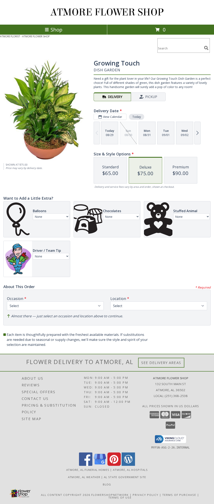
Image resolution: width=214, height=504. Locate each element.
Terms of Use (120, 497)
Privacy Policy (145, 495)
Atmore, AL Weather (84, 477)
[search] (206, 48)
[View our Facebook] (85, 465)
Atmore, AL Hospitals (130, 470)
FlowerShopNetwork (110, 495)
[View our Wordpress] (128, 465)
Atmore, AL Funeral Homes (87, 470)
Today (136, 117)
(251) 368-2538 (176, 396)
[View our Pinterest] (114, 465)
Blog (107, 484)
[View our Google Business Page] (100, 465)
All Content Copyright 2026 (65, 495)
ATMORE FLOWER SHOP (107, 12)
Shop (56, 29)
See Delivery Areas (161, 362)
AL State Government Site (125, 477)
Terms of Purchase (179, 495)
